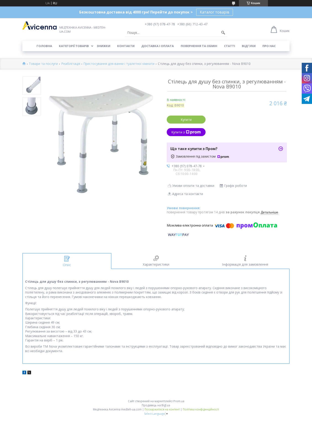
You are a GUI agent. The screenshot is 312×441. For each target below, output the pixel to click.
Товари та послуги (43, 64)
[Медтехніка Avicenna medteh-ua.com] (39, 25)
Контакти (126, 46)
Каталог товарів (214, 12)
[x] (29, 373)
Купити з (178, 132)
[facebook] (24, 373)
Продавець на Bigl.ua (156, 405)
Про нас (269, 46)
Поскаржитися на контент (162, 409)
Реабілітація (70, 64)
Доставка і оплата (157, 46)
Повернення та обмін (199, 46)
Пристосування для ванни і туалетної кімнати (118, 64)
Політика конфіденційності (201, 409)
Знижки (103, 46)
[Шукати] (223, 33)
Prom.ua (178, 401)
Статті (229, 46)
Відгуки (249, 46)
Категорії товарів (74, 46)
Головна (44, 46)
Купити (186, 119)
